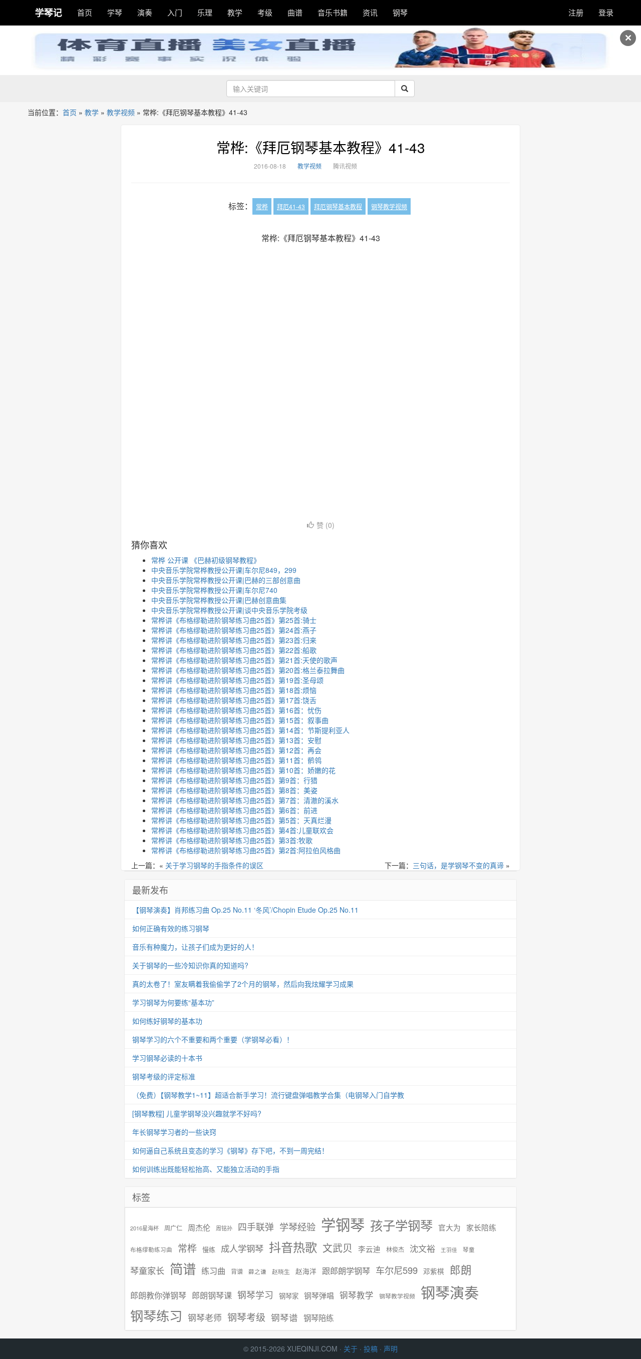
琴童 (469, 1249)
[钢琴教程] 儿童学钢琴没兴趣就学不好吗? (196, 1113)
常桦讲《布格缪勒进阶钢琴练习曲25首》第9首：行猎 (234, 780)
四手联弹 (256, 1226)
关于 (351, 1348)
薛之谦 (257, 1271)
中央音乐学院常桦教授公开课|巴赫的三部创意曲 (225, 580)
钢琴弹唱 (319, 1295)
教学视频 (121, 112)
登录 (605, 12)
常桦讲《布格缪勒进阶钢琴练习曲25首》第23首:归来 (233, 640)
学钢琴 (343, 1224)
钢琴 (400, 12)
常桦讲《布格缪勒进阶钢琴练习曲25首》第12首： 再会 (236, 750)
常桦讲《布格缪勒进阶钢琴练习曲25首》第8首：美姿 (234, 790)
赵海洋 (305, 1271)
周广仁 (173, 1227)
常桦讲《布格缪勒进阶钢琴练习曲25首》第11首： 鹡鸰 (236, 760)
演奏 (144, 12)
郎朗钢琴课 (212, 1295)
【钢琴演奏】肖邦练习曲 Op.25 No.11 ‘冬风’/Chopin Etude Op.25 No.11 (245, 910)
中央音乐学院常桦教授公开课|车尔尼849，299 (223, 570)
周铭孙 (224, 1228)
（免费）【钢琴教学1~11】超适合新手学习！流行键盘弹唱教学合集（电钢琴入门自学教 (268, 1095)
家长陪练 (481, 1227)
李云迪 (369, 1249)
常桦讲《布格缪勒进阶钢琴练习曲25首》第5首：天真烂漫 (241, 820)
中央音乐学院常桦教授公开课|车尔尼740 (214, 590)
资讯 (370, 12)
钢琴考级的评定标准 (163, 1076)
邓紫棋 (433, 1271)
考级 (264, 12)
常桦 (262, 206)
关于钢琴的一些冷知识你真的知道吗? (190, 965)
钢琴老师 (205, 1317)
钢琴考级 (246, 1316)
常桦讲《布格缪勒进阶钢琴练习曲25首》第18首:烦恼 (233, 690)
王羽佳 (449, 1249)
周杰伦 (199, 1227)
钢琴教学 (357, 1295)
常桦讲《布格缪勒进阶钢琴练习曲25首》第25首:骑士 (233, 620)
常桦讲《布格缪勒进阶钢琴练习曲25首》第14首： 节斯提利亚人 (250, 730)
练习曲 (213, 1270)
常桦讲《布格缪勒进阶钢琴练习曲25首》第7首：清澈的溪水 (245, 800)
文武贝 (338, 1248)
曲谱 (294, 12)
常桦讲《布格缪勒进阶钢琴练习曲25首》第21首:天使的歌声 (244, 660)
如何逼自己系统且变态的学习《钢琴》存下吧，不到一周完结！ (230, 1150)
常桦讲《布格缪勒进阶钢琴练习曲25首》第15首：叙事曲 (240, 720)
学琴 (114, 12)
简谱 (183, 1268)
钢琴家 (288, 1295)
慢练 (208, 1249)
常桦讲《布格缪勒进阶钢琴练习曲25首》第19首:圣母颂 (237, 680)
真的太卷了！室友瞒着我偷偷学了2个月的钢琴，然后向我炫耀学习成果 (243, 984)
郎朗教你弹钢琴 (158, 1295)
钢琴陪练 (318, 1317)
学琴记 (48, 12)
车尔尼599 (397, 1269)
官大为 (449, 1227)
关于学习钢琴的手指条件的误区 (214, 865)
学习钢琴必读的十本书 (167, 1058)
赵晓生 (281, 1271)
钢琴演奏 (450, 1292)
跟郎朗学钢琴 (346, 1270)
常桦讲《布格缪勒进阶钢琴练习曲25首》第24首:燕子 (233, 630)
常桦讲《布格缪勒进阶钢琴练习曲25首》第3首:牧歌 (231, 840)
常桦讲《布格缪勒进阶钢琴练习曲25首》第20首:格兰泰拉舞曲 (248, 670)
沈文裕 (422, 1248)
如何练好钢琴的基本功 (167, 1021)
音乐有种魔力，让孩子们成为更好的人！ (195, 947)
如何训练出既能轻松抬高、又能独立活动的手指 (205, 1169)
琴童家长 (147, 1270)
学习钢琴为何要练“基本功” (173, 1002)
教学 (234, 12)
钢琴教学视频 (389, 206)
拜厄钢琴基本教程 (338, 206)
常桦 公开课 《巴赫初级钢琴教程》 (205, 560)
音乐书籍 (332, 12)
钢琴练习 (156, 1315)
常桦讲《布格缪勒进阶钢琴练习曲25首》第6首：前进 (234, 810)
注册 (575, 12)
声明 (391, 1348)
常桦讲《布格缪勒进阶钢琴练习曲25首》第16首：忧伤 (236, 710)
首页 (84, 12)
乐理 (204, 12)
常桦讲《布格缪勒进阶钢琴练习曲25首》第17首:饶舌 (233, 700)
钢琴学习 (255, 1294)
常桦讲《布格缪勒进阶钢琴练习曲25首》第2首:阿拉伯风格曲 (246, 850)
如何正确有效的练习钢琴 (170, 928)
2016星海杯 (144, 1228)
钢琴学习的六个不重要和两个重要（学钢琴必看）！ (212, 1039)
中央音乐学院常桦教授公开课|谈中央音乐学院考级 (229, 610)
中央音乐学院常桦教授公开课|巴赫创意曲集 (218, 600)
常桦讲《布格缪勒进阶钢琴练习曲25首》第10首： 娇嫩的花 (243, 770)
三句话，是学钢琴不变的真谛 (458, 865)
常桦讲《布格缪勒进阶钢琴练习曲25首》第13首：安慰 (236, 740)
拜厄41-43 (291, 206)
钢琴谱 (284, 1317)
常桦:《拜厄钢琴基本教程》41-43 (320, 147)
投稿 (371, 1348)
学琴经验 (297, 1226)
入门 (174, 12)
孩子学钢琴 (401, 1225)
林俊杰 (395, 1249)
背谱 (237, 1271)
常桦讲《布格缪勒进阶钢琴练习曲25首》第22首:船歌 (233, 650)
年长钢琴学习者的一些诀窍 (174, 1132)
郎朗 (461, 1269)
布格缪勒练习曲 (151, 1249)
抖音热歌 (293, 1246)
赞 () (325, 525)
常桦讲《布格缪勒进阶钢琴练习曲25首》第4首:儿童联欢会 (242, 830)
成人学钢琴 (242, 1248)
